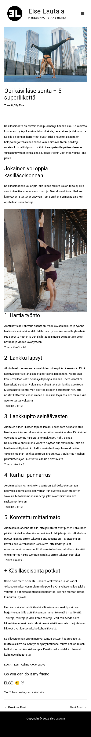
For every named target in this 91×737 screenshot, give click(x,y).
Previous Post (15, 707)
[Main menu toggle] (82, 13)
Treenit (8, 105)
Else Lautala (46, 11)
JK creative (38, 664)
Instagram (24, 692)
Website (39, 692)
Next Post (78, 707)
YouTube (9, 692)
